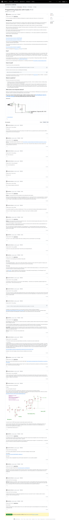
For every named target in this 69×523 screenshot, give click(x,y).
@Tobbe (7, 195)
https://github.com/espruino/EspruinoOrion (39, 60)
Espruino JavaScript (11, 4)
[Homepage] (2, 1)
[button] (47, 14)
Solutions (10, 1)
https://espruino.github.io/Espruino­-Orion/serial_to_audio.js (15, 310)
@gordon (7, 481)
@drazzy (7, 330)
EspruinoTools (36, 74)
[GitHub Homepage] (14, 519)
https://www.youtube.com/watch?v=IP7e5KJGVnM (14, 39)
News (14, 11)
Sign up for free (9, 514)
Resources (16, 1)
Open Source (22, 1)
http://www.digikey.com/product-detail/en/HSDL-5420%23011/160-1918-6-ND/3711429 (19, 349)
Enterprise (28, 1)
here (21, 48)
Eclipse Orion (17, 48)
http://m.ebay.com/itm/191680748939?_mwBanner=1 (14, 454)
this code (9, 270)
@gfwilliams (16, 16)
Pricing (33, 1)
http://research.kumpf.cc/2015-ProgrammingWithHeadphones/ (15, 393)
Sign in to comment (35, 514)
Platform (5, 1)
